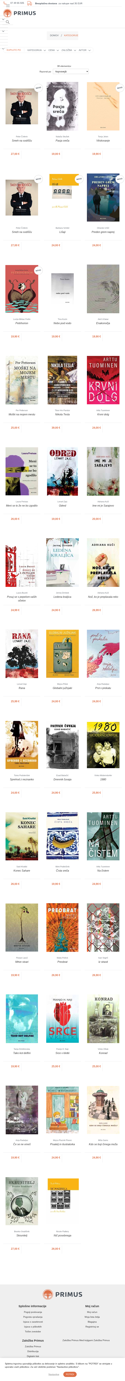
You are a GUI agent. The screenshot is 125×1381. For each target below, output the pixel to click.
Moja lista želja (92, 1317)
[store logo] (19, 9)
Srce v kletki (62, 1053)
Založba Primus (33, 1346)
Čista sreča (62, 870)
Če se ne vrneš (22, 1144)
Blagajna (92, 1321)
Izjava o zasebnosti (33, 1321)
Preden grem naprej (103, 232)
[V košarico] (31, 154)
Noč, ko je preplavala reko (103, 596)
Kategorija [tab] (35, 50)
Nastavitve (54, 1374)
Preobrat (62, 961)
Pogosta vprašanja (32, 1317)
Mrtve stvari (21, 961)
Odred (62, 505)
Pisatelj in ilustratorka (62, 1144)
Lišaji (62, 232)
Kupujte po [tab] (14, 50)
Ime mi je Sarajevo (103, 505)
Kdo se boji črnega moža (103, 1144)
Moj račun (92, 1312)
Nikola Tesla (62, 414)
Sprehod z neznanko (22, 779)
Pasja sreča (62, 140)
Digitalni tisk (33, 1356)
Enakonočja (103, 323)
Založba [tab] (67, 50)
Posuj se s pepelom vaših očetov (22, 598)
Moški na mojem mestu (22, 414)
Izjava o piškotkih (33, 1326)
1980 (103, 779)
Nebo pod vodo (62, 323)
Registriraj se (92, 1326)
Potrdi (70, 1374)
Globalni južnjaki (62, 688)
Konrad (103, 1053)
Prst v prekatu (103, 688)
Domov (54, 35)
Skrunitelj (21, 1235)
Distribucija (33, 1351)
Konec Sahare (22, 870)
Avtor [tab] (82, 50)
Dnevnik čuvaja (62, 779)
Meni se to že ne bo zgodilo (22, 505)
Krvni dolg (103, 414)
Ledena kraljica (62, 596)
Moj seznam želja (110, 13)
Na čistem (103, 870)
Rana (22, 688)
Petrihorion (21, 323)
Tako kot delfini (22, 1053)
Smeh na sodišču (22, 140)
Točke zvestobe (33, 1331)
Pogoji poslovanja (33, 1312)
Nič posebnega (62, 1235)
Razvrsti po (45, 71)
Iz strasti (103, 961)
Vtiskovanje (103, 140)
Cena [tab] (52, 50)
